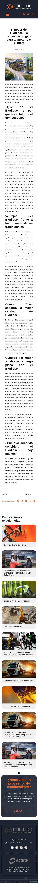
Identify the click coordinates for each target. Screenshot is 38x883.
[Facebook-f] (20, 14)
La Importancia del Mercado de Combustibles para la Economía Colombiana (17, 573)
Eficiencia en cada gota (14, 627)
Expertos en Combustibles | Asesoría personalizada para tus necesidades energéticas (17, 734)
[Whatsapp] (24, 14)
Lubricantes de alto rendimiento (17, 707)
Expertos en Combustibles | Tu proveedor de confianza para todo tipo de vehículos (18, 765)
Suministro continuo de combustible (19, 681)
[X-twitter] (33, 14)
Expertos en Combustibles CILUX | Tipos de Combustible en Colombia (18, 854)
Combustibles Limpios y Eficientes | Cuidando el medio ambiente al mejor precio (19, 795)
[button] (7, 14)
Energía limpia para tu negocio (17, 601)
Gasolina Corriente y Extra (15, 545)
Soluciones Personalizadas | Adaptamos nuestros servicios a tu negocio (18, 825)
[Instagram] (28, 14)
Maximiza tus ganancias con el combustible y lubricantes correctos (19, 654)
